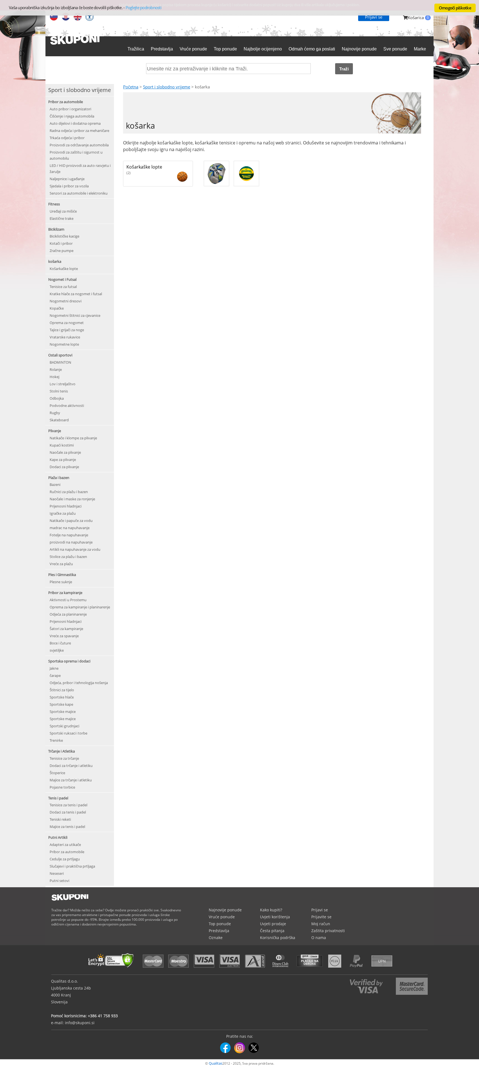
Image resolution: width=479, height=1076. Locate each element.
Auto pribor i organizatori (70, 108)
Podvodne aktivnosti (67, 405)
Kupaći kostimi (62, 445)
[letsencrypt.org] (112, 968)
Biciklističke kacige (64, 236)
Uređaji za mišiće (63, 211)
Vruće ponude (193, 49)
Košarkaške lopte (64, 268)
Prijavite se (321, 916)
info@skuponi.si (80, 1022)
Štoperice (57, 772)
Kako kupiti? (271, 909)
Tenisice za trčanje (64, 758)
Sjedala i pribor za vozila (69, 185)
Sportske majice (63, 711)
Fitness (54, 204)
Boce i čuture (60, 643)
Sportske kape (61, 704)
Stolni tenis (59, 391)
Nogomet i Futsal (62, 279)
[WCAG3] (89, 17)
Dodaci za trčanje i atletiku (71, 765)
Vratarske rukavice (65, 337)
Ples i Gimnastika (62, 574)
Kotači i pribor (61, 243)
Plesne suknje (61, 581)
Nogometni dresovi (65, 301)
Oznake (216, 937)
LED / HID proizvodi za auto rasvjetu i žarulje (80, 168)
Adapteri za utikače (65, 844)
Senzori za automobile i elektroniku (79, 193)
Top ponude (225, 49)
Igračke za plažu (63, 513)
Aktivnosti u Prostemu (68, 599)
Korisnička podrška (277, 937)
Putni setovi (59, 880)
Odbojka (57, 398)
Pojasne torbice (62, 787)
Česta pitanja (272, 930)
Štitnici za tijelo (62, 689)
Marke (420, 49)
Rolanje (56, 369)
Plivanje (54, 430)
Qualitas (215, 1063)
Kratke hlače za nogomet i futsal (76, 293)
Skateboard (59, 419)
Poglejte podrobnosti (143, 7)
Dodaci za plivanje (64, 466)
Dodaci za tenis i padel (68, 812)
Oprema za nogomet (67, 322)
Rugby (55, 412)
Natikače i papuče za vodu (71, 520)
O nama (318, 937)
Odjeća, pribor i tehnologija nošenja (79, 682)
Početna (130, 87)
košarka (54, 261)
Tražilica (136, 49)
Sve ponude (395, 49)
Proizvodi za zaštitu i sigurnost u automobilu (76, 155)
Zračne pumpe (61, 250)
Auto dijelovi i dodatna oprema (75, 123)
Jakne (54, 668)
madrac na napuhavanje (70, 527)
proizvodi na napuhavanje (71, 542)
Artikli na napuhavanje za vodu (75, 549)
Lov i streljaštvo (62, 383)
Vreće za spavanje (64, 635)
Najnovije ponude (359, 49)
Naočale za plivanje (65, 452)
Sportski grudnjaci (64, 725)
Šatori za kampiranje (66, 628)
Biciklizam (56, 229)
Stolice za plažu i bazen (68, 556)
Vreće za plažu (61, 563)
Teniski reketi (60, 819)
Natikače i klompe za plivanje (73, 437)
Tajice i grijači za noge (67, 329)
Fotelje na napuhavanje (69, 534)
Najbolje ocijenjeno (263, 49)
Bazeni (55, 484)
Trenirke (56, 740)
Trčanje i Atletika (61, 751)
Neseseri (57, 873)
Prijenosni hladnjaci (65, 506)
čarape (55, 675)
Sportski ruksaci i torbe (68, 733)
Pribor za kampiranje (65, 592)
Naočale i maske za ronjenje (72, 498)
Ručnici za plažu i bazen (69, 491)
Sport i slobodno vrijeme (166, 87)
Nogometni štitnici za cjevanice (75, 315)
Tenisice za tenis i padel (68, 804)
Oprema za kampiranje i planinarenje (80, 607)
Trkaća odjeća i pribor (67, 137)
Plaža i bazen (58, 477)
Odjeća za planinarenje (68, 614)
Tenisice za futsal (63, 286)
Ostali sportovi (60, 355)
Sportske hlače (62, 697)
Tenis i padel (58, 797)
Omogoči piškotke (455, 8)
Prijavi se (373, 17)
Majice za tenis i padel (67, 826)
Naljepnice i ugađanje (67, 178)
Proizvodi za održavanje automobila (79, 144)
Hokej (54, 376)
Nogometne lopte (64, 344)
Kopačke (57, 308)
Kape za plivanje (63, 459)
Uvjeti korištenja (275, 916)
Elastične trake (61, 218)
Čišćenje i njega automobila (72, 116)
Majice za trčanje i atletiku (71, 779)
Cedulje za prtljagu (65, 858)
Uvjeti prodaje (273, 923)
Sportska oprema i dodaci (69, 661)
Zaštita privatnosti (328, 930)
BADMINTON (60, 362)
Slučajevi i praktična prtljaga (72, 866)
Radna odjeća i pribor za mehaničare (79, 130)
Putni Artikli (57, 837)
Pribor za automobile (65, 101)
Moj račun (320, 923)
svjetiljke (57, 650)
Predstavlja (162, 49)
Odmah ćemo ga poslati (312, 49)
